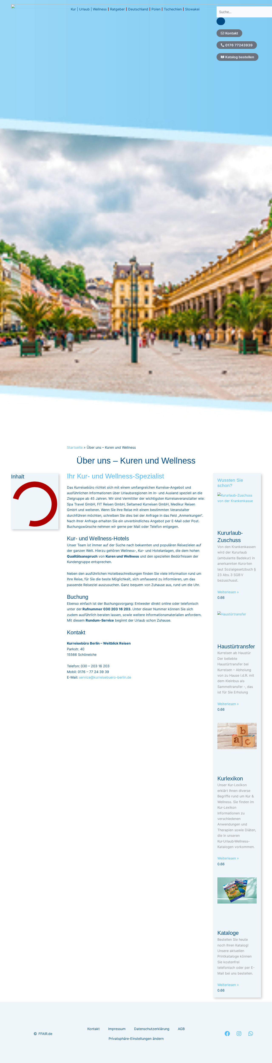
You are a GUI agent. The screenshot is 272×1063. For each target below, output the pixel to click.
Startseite (75, 447)
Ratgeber (117, 9)
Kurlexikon (230, 778)
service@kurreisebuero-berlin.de (105, 677)
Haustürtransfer (236, 646)
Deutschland (138, 9)
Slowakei (192, 9)
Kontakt (93, 1029)
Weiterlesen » (228, 592)
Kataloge (228, 933)
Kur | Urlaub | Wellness (89, 9)
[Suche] (221, 21)
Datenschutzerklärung (151, 1029)
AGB (181, 1029)
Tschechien (173, 9)
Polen (156, 9)
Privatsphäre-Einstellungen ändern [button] (136, 1038)
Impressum (117, 1029)
